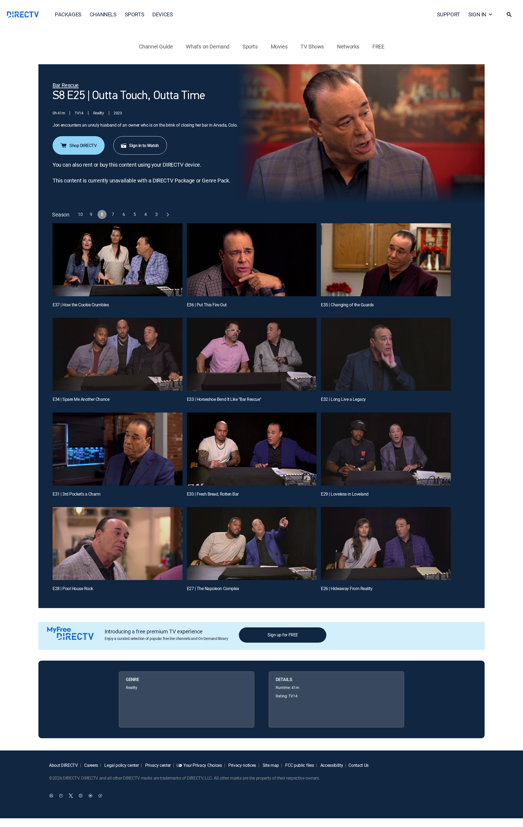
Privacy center (157, 765)
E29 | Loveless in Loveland (345, 494)
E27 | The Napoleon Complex (213, 588)
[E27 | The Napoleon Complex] (252, 543)
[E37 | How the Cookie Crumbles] (118, 259)
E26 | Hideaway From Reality (346, 588)
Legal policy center (121, 765)
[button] (509, 14)
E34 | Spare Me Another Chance (81, 399)
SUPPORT (448, 14)
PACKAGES (68, 14)
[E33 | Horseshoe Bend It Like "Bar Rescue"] (252, 354)
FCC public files (299, 765)
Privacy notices (241, 765)
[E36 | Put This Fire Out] (252, 259)
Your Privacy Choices (202, 765)
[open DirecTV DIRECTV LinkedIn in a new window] (51, 796)
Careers (90, 765)
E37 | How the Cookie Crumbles (81, 305)
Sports (250, 46)
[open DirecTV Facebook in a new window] (61, 796)
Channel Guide (156, 46)
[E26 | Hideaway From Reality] (386, 543)
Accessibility (331, 765)
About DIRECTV (63, 765)
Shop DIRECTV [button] (82, 145)
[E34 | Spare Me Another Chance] (118, 354)
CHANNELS (103, 14)
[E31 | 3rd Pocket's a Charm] (118, 449)
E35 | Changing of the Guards (347, 305)
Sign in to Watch (144, 145)
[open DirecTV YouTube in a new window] (90, 796)
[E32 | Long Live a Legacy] (386, 354)
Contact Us (358, 765)
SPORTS (134, 14)
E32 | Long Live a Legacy (343, 399)
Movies (279, 46)
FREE (378, 46)
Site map (270, 765)
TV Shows (312, 46)
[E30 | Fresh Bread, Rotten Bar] (252, 449)
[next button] (167, 214)
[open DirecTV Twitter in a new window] (71, 796)
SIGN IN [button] (477, 14)
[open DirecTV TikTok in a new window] (100, 796)
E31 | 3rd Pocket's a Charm (77, 494)
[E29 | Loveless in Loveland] (386, 449)
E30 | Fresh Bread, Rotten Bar (213, 494)
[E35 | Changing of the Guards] (386, 259)
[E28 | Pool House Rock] (118, 543)
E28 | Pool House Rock (73, 588)
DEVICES (162, 14)
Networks (348, 46)
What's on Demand (207, 46)
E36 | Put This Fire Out (207, 305)
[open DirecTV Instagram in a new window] (80, 796)
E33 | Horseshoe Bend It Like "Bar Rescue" (224, 399)
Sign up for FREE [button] (282, 635)
